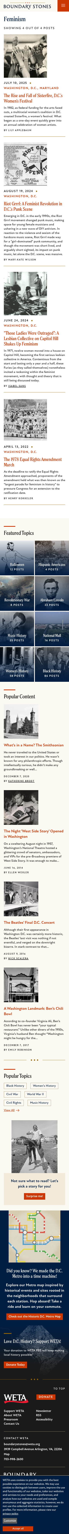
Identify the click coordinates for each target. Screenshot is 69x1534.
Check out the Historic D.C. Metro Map (35, 1316)
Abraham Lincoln (52, 600)
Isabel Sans (17, 386)
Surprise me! (34, 1196)
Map (7, 1454)
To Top (59, 1388)
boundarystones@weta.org (22, 1444)
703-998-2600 (13, 1459)
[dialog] (34, 1505)
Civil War (12, 1094)
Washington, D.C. (20, 88)
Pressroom (11, 1419)
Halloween (17, 564)
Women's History (17, 670)
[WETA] (16, 1399)
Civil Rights (13, 1102)
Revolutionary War (17, 600)
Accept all (18, 1528)
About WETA (12, 1415)
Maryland (49, 88)
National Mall (52, 635)
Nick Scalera (18, 958)
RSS (38, 1415)
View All (9, 1110)
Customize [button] (10, 1520)
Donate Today (15, 1364)
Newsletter (43, 1411)
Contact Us (11, 1423)
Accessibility (44, 1419)
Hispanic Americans (52, 564)
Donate (46, 1397)
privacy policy (10, 1513)
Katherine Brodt (21, 781)
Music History (17, 635)
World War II (35, 1094)
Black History (52, 670)
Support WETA (14, 1411)
